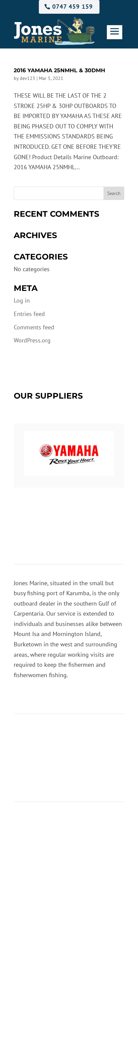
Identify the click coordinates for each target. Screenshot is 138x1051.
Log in (22, 300)
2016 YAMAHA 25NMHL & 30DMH (59, 70)
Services (24, 742)
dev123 (27, 78)
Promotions (29, 753)
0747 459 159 (72, 6)
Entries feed (29, 314)
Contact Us (28, 763)
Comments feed (34, 327)
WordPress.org (32, 340)
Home (21, 732)
